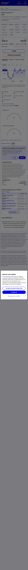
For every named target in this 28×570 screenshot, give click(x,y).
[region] (14, 285)
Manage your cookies (14, 296)
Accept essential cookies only (14, 288)
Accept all (14, 292)
